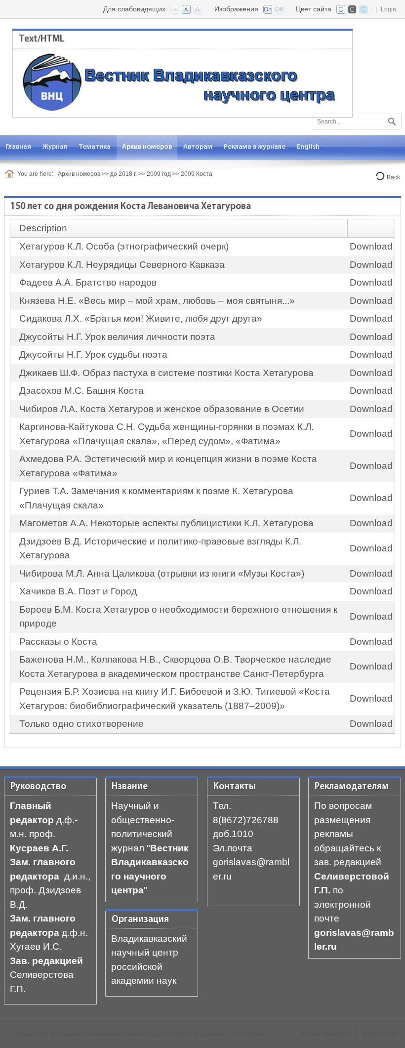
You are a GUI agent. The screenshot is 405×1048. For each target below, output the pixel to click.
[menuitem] (55, 147)
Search (390, 119)
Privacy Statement (325, 1034)
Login (388, 9)
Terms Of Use (380, 1034)
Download (371, 246)
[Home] (11, 173)
